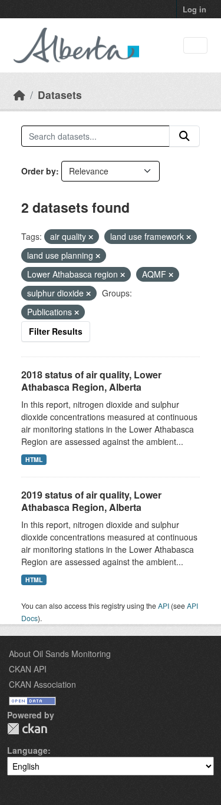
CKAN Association (42, 684)
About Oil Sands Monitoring (60, 653)
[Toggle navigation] (195, 45)
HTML (33, 459)
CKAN (27, 728)
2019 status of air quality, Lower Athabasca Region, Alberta (91, 501)
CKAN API (28, 669)
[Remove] (90, 237)
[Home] (19, 94)
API (163, 606)
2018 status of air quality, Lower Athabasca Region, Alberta (91, 381)
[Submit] (184, 136)
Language (27, 750)
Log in (194, 9)
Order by (38, 171)
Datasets (60, 94)
